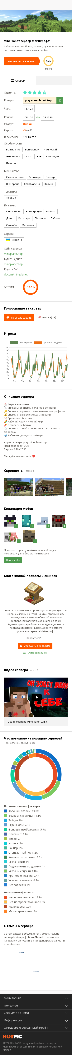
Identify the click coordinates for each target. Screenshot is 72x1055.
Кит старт (24, 218)
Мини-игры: (11, 171)
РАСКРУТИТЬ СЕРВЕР (21, 61)
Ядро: (7, 108)
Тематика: (10, 191)
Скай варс (35, 177)
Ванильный (32, 149)
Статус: (9, 124)
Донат (10, 218)
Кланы (28, 156)
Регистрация (34, 211)
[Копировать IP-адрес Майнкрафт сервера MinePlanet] (59, 100)
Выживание (13, 149)
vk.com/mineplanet (16, 274)
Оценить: (10, 92)
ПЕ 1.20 (29, 117)
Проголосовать (21, 317)
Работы (55, 218)
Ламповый (50, 149)
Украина (17, 239)
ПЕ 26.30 (47, 117)
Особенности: (12, 143)
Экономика (13, 156)
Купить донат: (12, 259)
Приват (50, 211)
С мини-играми (15, 177)
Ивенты (11, 163)
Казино (49, 184)
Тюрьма (11, 197)
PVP (39, 156)
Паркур (50, 177)
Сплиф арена (32, 184)
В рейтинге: (11, 137)
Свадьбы (11, 225)
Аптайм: (9, 287)
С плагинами (14, 211)
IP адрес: (9, 100)
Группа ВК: (11, 269)
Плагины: (10, 205)
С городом (52, 156)
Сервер (19, 80)
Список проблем (37, 652)
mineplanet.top (13, 253)
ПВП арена (12, 184)
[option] (36, 21)
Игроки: (9, 130)
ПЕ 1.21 (29, 108)
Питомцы (40, 218)
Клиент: (9, 117)
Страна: (9, 233)
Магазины (28, 225)
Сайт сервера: (12, 248)
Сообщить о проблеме (37, 645)
